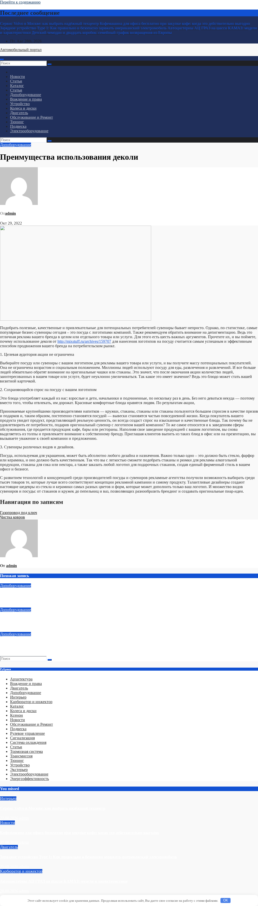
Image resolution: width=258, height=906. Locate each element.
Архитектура (21, 679)
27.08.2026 (9, 818)
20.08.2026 (9, 891)
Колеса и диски (23, 108)
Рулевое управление (27, 733)
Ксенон (16, 715)
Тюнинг (17, 122)
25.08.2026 (9, 867)
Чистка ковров (12, 517)
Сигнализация (22, 738)
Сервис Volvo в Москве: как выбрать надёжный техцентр (52, 808)
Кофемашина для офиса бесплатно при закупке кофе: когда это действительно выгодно (79, 833)
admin (10, 213)
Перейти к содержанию (20, 2)
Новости (17, 76)
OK (225, 900)
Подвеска (18, 126)
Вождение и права (26, 99)
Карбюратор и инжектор (31, 702)
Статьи (16, 81)
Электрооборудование (29, 131)
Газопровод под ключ (18, 512)
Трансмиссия (21, 756)
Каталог (17, 85)
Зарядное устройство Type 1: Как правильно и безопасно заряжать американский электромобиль (88, 857)
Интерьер (18, 697)
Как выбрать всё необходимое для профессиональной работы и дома (62, 595)
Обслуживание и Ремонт (31, 117)
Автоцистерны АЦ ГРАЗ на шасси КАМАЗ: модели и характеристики (63, 881)
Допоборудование (25, 95)
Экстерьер (19, 769)
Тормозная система (26, 751)
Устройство (20, 104)
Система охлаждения (28, 742)
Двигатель (19, 113)
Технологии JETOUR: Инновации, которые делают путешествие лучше (65, 620)
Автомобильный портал (21, 50)
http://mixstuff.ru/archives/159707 (84, 341)
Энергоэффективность (29, 778)
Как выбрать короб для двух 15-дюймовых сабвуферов (50, 644)
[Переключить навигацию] (2, 59)
